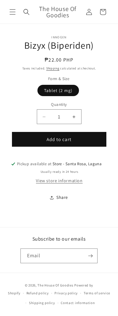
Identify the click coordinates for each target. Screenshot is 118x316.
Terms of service (97, 293)
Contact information (78, 303)
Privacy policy (66, 293)
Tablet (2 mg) (58, 90)
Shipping (52, 68)
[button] (13, 12)
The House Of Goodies (55, 285)
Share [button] (62, 197)
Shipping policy (42, 303)
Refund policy (37, 293)
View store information (59, 180)
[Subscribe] (90, 255)
